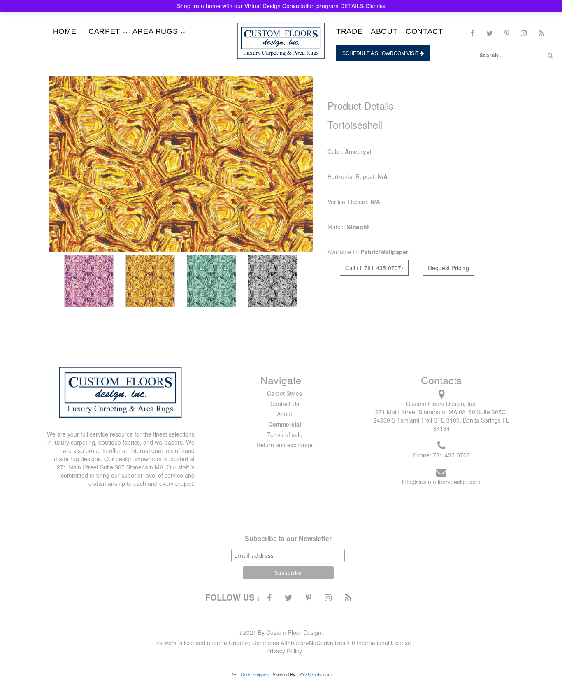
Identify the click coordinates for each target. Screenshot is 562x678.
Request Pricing (448, 268)
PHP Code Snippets (250, 674)
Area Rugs (155, 31)
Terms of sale (284, 434)
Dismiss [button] (375, 6)
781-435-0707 (451, 455)
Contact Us (284, 403)
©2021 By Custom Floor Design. (281, 632)
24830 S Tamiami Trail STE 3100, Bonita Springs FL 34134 (441, 424)
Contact (424, 31)
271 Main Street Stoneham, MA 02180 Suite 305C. (441, 412)
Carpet (104, 31)
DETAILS (352, 6)
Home (64, 31)
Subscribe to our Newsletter (288, 538)
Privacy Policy (284, 651)
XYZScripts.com (315, 674)
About (384, 31)
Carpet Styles (284, 393)
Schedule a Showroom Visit (381, 53)
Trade (349, 31)
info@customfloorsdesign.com (441, 482)
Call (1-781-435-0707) (374, 268)
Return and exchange (284, 445)
